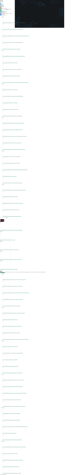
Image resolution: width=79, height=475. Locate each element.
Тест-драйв (2, 5)
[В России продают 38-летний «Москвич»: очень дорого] (6, 195)
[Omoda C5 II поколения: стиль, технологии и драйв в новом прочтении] (6, 181)
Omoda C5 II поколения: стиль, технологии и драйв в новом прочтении (12, 439)
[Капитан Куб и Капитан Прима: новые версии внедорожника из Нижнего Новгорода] (6, 445)
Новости (2, 4)
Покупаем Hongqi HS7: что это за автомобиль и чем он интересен (11, 156)
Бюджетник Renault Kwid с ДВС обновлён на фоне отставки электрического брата (14, 56)
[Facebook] (0, 3)
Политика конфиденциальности (3, 11)
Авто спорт (2, 273)
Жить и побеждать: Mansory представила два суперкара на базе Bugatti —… (13, 129)
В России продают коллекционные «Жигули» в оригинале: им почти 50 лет (13, 203)
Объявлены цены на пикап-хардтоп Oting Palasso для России (11, 209)
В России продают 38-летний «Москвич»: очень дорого (10, 196)
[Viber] (0, 13)
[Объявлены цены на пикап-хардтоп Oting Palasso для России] (6, 208)
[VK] (0, 8)
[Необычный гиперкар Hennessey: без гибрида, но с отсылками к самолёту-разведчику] (6, 21)
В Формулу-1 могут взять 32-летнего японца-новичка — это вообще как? (12, 29)
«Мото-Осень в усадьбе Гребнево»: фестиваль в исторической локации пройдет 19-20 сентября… (16, 82)
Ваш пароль (7, 9)
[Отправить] (0, 15)
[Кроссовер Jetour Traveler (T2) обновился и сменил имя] (6, 61)
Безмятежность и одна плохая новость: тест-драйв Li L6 (10, 89)
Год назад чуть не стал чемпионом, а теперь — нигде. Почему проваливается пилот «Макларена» (16, 292)
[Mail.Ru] (0, 7)
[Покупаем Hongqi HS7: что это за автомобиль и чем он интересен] (6, 155)
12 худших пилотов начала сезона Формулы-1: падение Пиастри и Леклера (13, 42)
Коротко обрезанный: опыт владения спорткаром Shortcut (10, 109)
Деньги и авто (2, 6)
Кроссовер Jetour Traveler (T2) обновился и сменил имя (10, 62)
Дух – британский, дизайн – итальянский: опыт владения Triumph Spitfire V (13, 96)
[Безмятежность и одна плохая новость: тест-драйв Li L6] (6, 88)
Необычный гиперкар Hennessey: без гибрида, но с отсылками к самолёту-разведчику (14, 22)
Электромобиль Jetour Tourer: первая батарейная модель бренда (9, 269)
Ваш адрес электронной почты (9, 13)
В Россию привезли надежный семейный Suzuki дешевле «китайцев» (12, 216)
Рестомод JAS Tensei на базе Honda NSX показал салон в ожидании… (12, 399)
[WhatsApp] (0, 10)
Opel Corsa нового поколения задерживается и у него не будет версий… (12, 69)
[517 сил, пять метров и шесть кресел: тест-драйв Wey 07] (6, 101)
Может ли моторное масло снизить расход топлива (9, 176)
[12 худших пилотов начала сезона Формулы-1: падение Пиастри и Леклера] (6, 41)
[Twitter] (0, 5)
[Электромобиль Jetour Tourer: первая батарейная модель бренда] (6, 331)
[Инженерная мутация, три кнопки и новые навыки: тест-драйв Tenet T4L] (6, 371)
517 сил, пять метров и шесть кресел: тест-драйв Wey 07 (10, 102)
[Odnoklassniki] (0, 6)
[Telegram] (0, 12)
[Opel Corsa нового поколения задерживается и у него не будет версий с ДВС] (5, 248)
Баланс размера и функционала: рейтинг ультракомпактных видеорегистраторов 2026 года (15, 169)
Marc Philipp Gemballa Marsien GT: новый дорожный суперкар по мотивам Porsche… (14, 149)
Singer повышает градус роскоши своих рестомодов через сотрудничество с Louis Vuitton (14, 136)
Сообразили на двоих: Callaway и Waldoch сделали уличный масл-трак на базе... (11, 259)
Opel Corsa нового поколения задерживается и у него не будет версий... (9, 249)
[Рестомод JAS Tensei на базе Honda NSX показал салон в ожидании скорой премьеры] (6, 141)
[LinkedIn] (0, 11)
